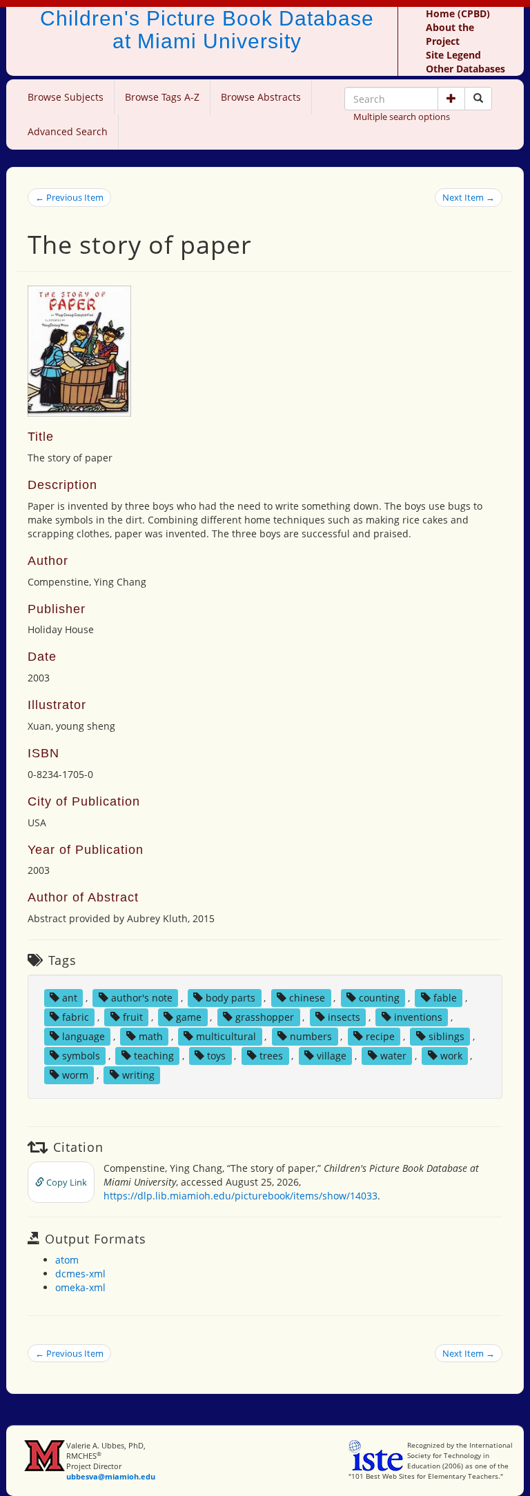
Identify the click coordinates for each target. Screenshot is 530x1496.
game (189, 1017)
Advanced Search (68, 131)
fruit (133, 1017)
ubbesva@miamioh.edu (110, 1476)
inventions (418, 1017)
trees (271, 1055)
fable (445, 997)
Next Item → (468, 197)
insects (344, 1017)
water (393, 1055)
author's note (142, 997)
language (83, 1036)
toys (216, 1055)
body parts (230, 997)
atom (67, 1259)
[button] (451, 98)
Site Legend (453, 54)
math (151, 1036)
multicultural (226, 1036)
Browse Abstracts (261, 96)
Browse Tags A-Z (162, 96)
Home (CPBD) (458, 13)
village (331, 1055)
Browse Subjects (66, 96)
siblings (446, 1036)
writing (138, 1074)
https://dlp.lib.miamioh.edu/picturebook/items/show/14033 (240, 1195)
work (451, 1055)
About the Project (450, 34)
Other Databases (465, 68)
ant (69, 997)
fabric (75, 1017)
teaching (154, 1055)
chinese (307, 997)
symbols (81, 1055)
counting (379, 997)
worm (75, 1074)
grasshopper (264, 1017)
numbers (311, 1036)
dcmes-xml (80, 1273)
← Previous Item (69, 197)
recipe (380, 1036)
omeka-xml (80, 1287)
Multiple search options (401, 116)
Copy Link (65, 1182)
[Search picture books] (478, 98)
